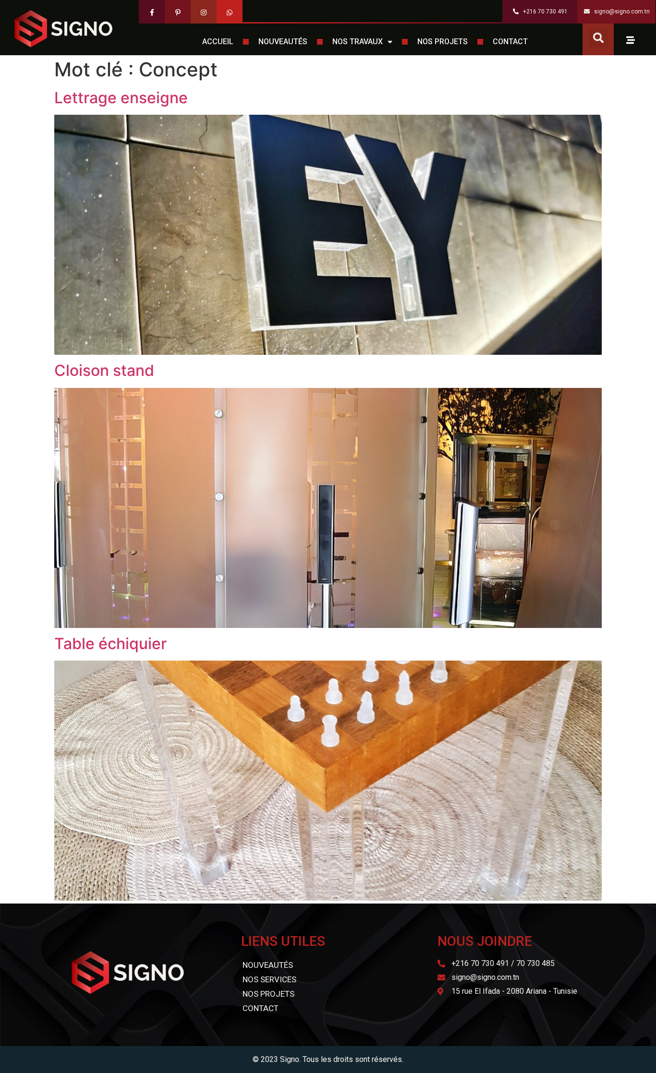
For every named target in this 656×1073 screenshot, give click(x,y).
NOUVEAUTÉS (282, 41)
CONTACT (510, 41)
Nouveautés (268, 965)
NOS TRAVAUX (357, 41)
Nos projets (268, 994)
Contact (261, 1008)
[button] (598, 38)
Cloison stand (104, 370)
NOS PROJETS (442, 41)
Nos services (269, 979)
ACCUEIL (217, 41)
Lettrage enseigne (121, 97)
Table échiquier (110, 643)
